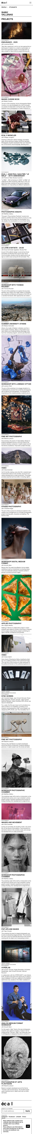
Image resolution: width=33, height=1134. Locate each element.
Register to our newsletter (6, 1108)
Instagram (4, 1116)
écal (6, 1103)
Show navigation (30, 2)
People (3, 7)
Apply (27, 1111)
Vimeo (24, 1116)
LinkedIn (18, 1116)
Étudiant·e (13, 7)
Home (4, 2)
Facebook (12, 1116)
